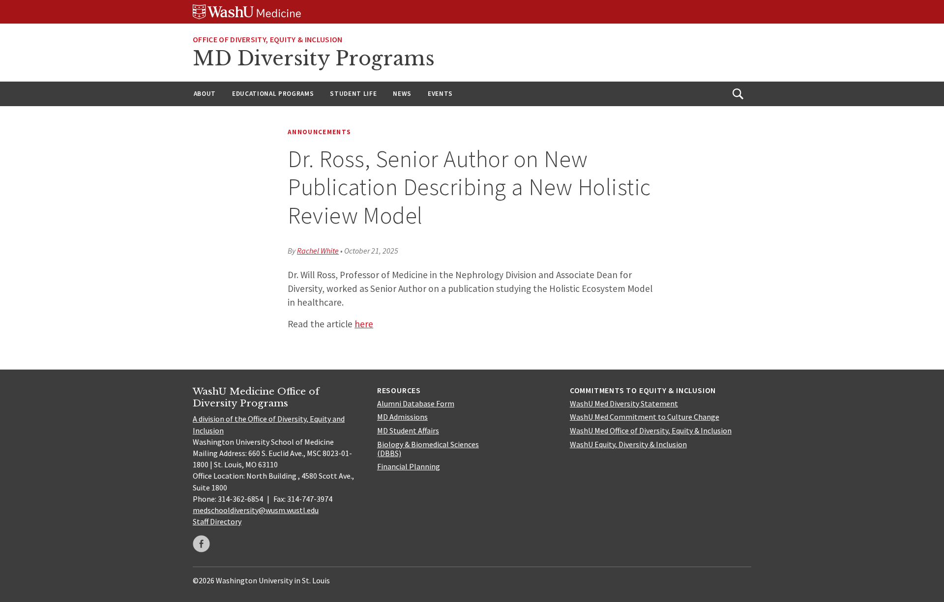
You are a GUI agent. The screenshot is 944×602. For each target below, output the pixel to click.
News (402, 93)
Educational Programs (273, 93)
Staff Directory (217, 521)
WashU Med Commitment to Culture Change (644, 417)
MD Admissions (402, 417)
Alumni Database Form (415, 403)
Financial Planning (408, 466)
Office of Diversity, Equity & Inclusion (267, 39)
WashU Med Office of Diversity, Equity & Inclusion (651, 430)
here (363, 324)
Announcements (319, 132)
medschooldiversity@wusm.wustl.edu (256, 510)
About (205, 93)
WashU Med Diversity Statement (624, 403)
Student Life (353, 93)
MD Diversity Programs (314, 58)
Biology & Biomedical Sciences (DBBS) (428, 448)
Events (440, 93)
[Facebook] (201, 543)
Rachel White (318, 251)
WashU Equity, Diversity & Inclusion (628, 444)
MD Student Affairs (408, 430)
